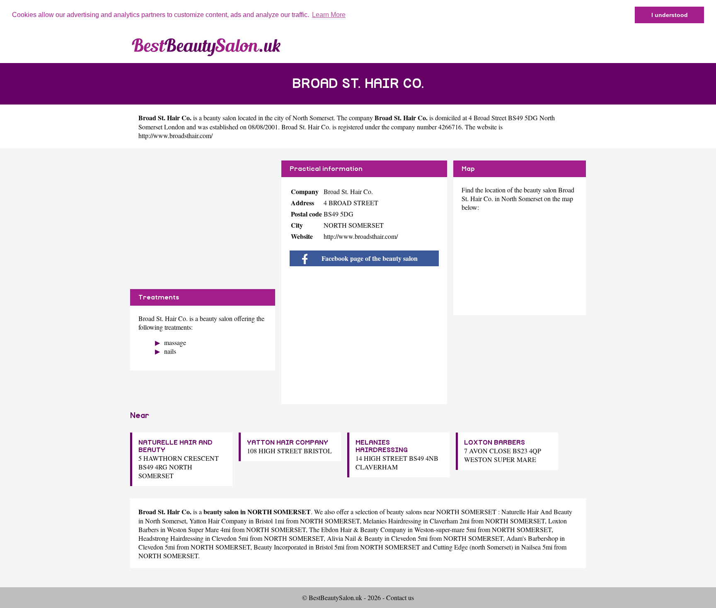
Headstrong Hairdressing (170, 538)
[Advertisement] (202, 219)
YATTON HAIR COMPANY (287, 442)
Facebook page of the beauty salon (369, 258)
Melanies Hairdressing (392, 520)
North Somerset (313, 117)
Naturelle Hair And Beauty (536, 511)
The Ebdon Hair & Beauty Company (357, 529)
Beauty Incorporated (280, 546)
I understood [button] (669, 15)
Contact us (400, 597)
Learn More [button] (329, 14)
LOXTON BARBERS (494, 442)
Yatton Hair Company (218, 520)
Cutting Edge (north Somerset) (473, 546)
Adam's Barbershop (532, 538)
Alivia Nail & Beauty (355, 538)
